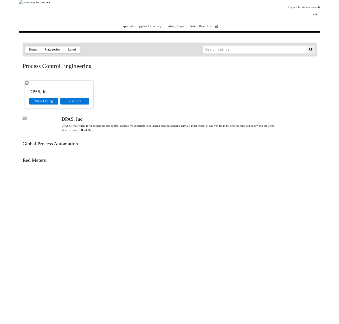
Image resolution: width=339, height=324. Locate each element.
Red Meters (34, 160)
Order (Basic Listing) (203, 26)
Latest (72, 49)
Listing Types (175, 26)
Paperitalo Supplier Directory (141, 26)
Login (314, 13)
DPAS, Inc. (39, 91)
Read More (87, 129)
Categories (52, 49)
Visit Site (74, 101)
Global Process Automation (50, 143)
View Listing (44, 101)
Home (33, 49)
